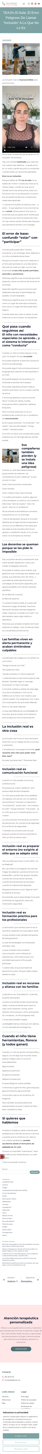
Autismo (5, 1185)
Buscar (5, 1169)
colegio (4, 1187)
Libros (4, 1213)
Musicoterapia (7, 1218)
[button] (24, 3)
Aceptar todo (21, 1436)
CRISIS (4, 1196)
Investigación (6, 1207)
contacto (6, 1147)
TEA (20, 180)
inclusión (31, 711)
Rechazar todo (21, 1449)
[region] (21, 1431)
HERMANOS (6, 1201)
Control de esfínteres (9, 1193)
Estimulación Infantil (9, 1199)
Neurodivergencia (8, 1221)
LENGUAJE (6, 1210)
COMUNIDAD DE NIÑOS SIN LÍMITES (14, 1190)
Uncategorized (7, 1232)
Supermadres (6, 1229)
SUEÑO (4, 1227)
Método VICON (7, 1215)
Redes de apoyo (7, 1224)
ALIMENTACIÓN (7, 1182)
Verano (4, 1235)
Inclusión (5, 1204)
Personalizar (21, 1442)
